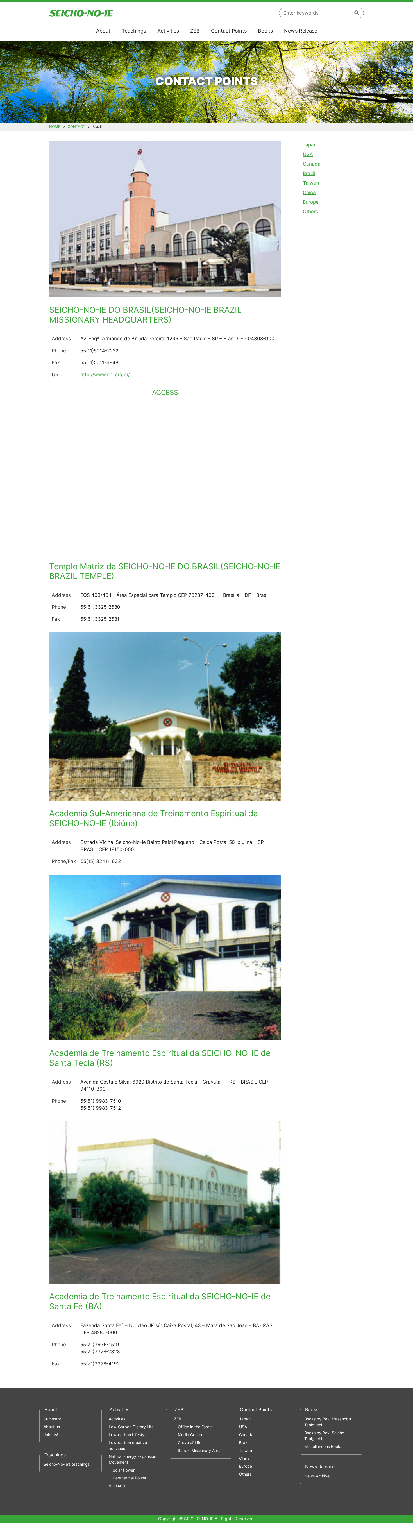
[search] (357, 13)
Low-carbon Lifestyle (128, 1434)
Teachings (134, 31)
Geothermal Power (129, 1478)
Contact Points (229, 31)
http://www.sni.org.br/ (105, 374)
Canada (312, 164)
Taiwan (311, 183)
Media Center (190, 1434)
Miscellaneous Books (323, 1446)
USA (308, 154)
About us (52, 1426)
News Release (300, 31)
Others (310, 211)
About (103, 31)
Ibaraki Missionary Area (199, 1450)
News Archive (317, 1476)
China (309, 192)
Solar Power (124, 1470)
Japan (310, 145)
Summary (52, 1419)
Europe (311, 202)
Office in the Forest (195, 1426)
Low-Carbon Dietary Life (131, 1426)
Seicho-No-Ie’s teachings (67, 1464)
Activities (168, 31)
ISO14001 (118, 1485)
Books (265, 31)
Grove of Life (189, 1442)
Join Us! (51, 1434)
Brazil (309, 173)
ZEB (195, 31)
